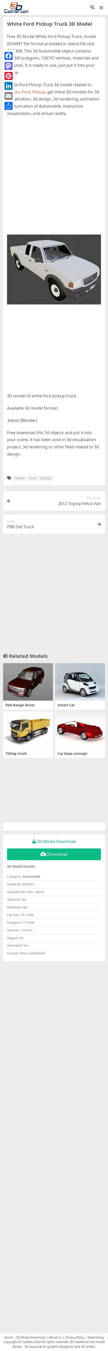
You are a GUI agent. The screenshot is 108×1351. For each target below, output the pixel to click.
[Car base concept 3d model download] (80, 730)
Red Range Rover (20, 705)
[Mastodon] (9, 66)
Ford (26, 92)
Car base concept (72, 753)
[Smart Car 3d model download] (80, 681)
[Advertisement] (54, 176)
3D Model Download (30, 1337)
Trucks (19, 478)
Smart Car (66, 705)
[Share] (9, 106)
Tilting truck (16, 753)
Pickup (38, 92)
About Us (55, 1337)
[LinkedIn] (9, 86)
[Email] (9, 96)
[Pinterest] (9, 76)
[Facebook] (9, 56)
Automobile (31, 876)
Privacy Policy (74, 1337)
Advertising (95, 1337)
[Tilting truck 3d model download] (28, 730)
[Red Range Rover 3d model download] (28, 681)
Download (57, 854)
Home (8, 1337)
